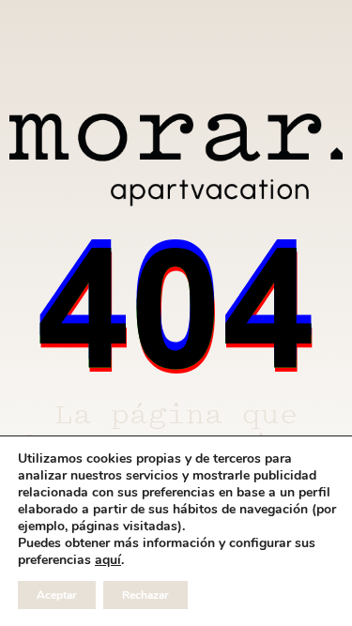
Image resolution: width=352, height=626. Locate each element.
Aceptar (57, 595)
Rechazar (145, 595)
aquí (108, 560)
